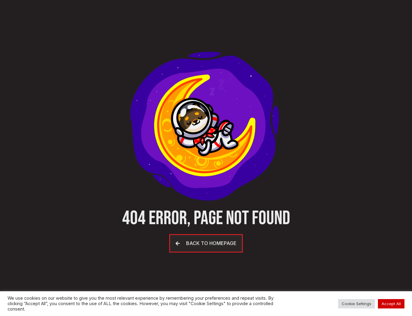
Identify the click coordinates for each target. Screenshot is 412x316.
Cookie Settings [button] (356, 303)
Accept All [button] (391, 303)
